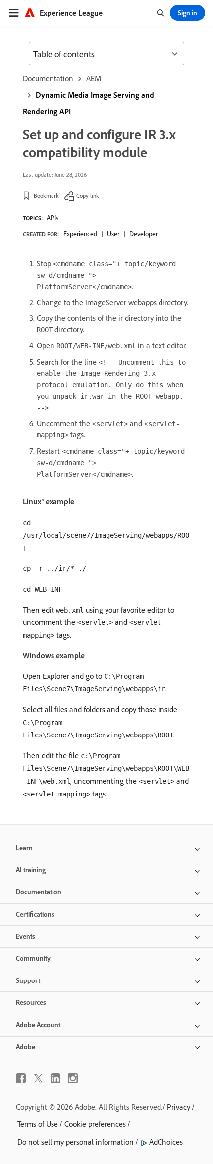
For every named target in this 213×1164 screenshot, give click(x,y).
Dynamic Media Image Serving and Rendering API (88, 103)
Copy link (87, 195)
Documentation (48, 78)
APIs (52, 217)
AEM (93, 78)
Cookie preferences (95, 1124)
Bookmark (46, 195)
